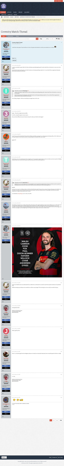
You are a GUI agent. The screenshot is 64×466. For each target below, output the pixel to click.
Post (6, 58)
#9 (61, 225)
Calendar (15, 14)
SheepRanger (20, 193)
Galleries (26, 12)
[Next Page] (52, 39)
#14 (61, 374)
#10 (61, 282)
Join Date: (4, 53)
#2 (61, 65)
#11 (61, 305)
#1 (61, 42)
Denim (3, 457)
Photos (17, 36)
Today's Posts (3, 14)
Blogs (14, 12)
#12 (61, 328)
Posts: (4, 54)
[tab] (3, 36)
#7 (61, 180)
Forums (3, 12)
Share (7, 56)
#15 (61, 397)
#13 (61, 351)
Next (61, 420)
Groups (20, 12)
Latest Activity (10, 36)
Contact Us (54, 457)
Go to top (60, 457)
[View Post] (28, 90)
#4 (61, 111)
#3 (61, 88)
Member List (10, 14)
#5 (61, 134)
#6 (61, 157)
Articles (9, 12)
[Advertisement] (32, 26)
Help (50, 457)
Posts (3, 36)
